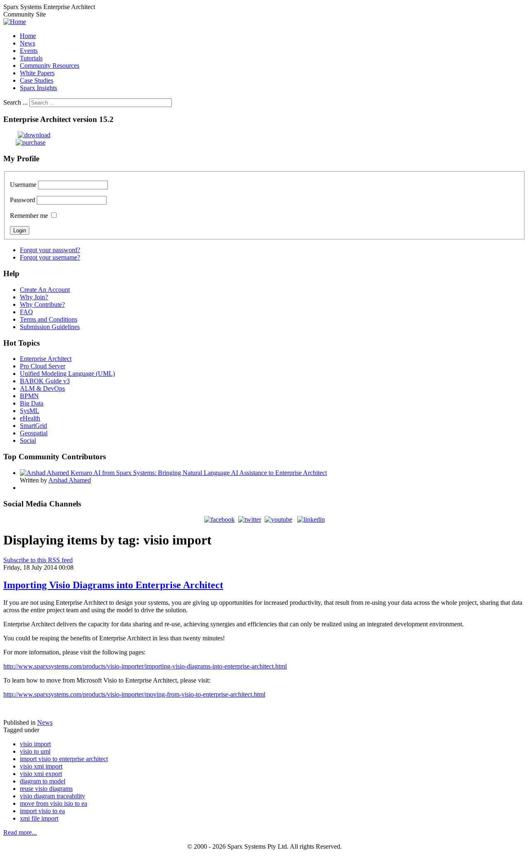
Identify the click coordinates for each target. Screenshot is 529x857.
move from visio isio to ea (53, 803)
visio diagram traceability (52, 796)
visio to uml (35, 751)
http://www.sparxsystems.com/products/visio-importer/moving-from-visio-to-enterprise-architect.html (134, 694)
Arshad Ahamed (69, 480)
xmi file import (39, 818)
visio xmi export (41, 773)
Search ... (15, 102)
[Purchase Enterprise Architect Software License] (24, 142)
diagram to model (42, 781)
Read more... (20, 832)
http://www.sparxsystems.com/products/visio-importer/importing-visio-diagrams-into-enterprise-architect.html (145, 666)
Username (23, 184)
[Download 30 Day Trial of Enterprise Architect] (26, 134)
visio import (35, 743)
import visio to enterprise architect (64, 758)
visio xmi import (41, 766)
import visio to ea (42, 810)
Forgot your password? (50, 249)
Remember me (29, 215)
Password (22, 199)
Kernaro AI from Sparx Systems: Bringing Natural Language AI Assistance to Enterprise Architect (199, 472)
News (44, 722)
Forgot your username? (50, 257)
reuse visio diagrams (46, 788)
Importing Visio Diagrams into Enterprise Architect (113, 585)
